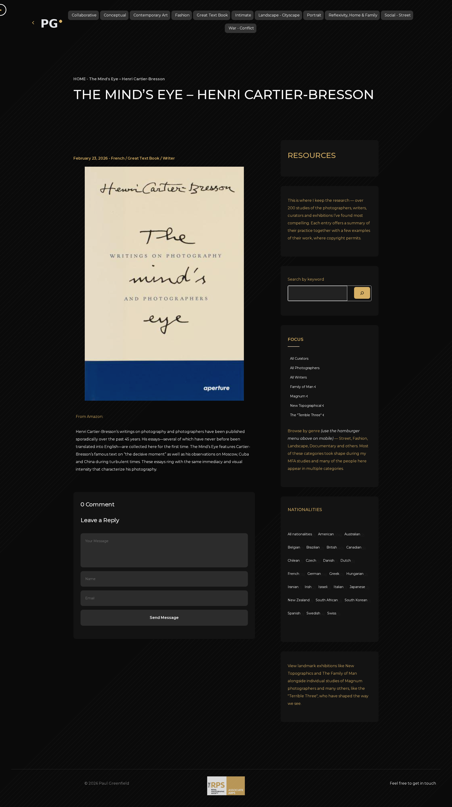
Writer (169, 158)
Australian (352, 534)
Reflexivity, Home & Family (353, 15)
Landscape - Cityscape (279, 15)
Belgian (294, 547)
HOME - (81, 79)
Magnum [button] (297, 396)
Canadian (353, 547)
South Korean (356, 600)
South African (327, 600)
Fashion (182, 15)
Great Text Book (212, 15)
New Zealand (299, 600)
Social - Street (398, 15)
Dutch (345, 560)
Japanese (357, 587)
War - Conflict (241, 28)
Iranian (293, 587)
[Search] (362, 293)
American (326, 534)
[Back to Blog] (33, 22)
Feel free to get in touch (413, 783)
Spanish (294, 613)
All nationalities (300, 534)
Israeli (322, 587)
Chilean (294, 560)
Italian (338, 587)
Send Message (164, 617)
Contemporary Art (150, 15)
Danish (328, 560)
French (118, 158)
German (314, 574)
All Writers (298, 377)
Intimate (243, 15)
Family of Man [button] (301, 387)
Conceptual (115, 15)
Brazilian (313, 547)
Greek (334, 574)
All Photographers (304, 368)
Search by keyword (306, 279)
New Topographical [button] (305, 406)
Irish (308, 587)
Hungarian (354, 574)
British (332, 547)
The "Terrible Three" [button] (306, 415)
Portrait (314, 15)
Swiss (331, 613)
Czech (311, 560)
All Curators (299, 358)
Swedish (313, 613)
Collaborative (84, 15)
